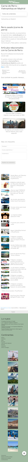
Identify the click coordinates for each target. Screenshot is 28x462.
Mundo (3, 344)
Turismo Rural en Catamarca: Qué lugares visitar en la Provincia (11, 330)
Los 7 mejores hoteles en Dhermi (9, 322)
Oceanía (3, 346)
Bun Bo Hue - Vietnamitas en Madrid (22, 72)
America (3, 338)
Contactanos (4, 459)
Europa (3, 341)
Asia (2, 340)
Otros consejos (5, 347)
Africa (2, 337)
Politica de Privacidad (6, 456)
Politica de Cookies (6, 458)
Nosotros (3, 455)
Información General (6, 343)
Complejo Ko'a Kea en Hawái (8, 321)
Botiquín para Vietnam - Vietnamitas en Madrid (6, 72)
